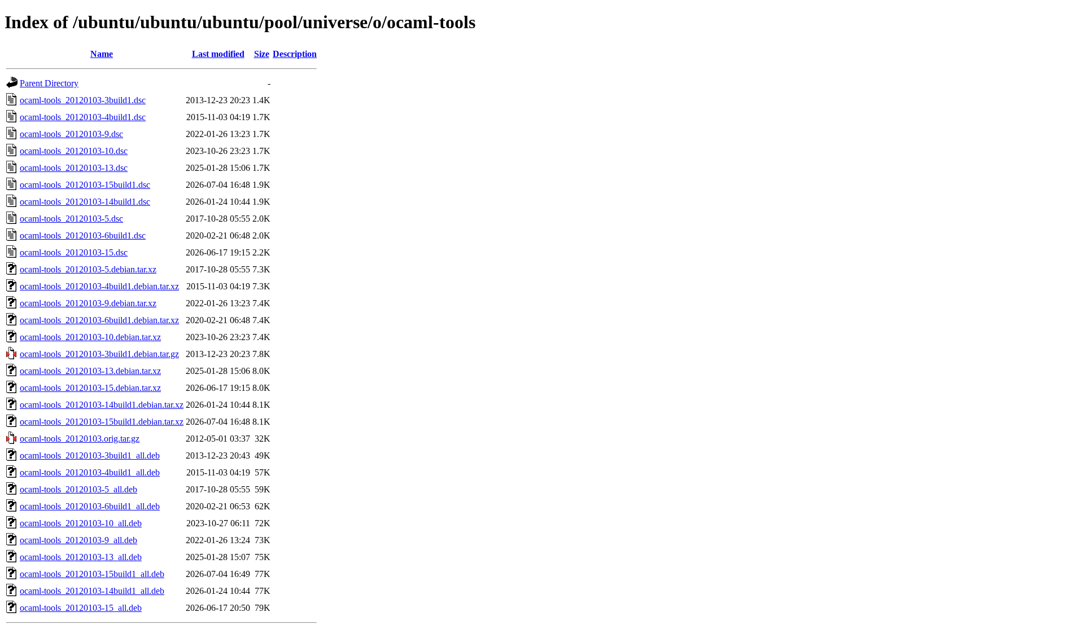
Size (261, 54)
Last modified (218, 54)
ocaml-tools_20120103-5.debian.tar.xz (88, 269)
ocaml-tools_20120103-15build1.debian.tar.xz (101, 421)
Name (101, 54)
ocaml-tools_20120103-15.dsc (74, 252)
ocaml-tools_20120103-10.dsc (74, 151)
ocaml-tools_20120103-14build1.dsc (85, 201)
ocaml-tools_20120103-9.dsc (71, 134)
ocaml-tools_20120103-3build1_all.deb (90, 455)
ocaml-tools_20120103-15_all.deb (81, 608)
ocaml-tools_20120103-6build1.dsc (83, 235)
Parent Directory (49, 83)
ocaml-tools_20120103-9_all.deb (78, 540)
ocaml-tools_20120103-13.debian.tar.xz (90, 371)
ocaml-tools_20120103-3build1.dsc (83, 100)
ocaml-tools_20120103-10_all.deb (81, 523)
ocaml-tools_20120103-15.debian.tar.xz (90, 388)
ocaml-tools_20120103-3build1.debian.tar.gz (99, 354)
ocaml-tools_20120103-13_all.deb (81, 557)
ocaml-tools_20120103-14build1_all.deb (92, 591)
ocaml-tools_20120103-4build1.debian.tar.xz (99, 286)
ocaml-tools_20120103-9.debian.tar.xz (88, 303)
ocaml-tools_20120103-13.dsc (74, 168)
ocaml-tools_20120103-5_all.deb (78, 489)
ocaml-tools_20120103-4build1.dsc (83, 117)
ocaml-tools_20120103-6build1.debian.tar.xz (99, 320)
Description (295, 54)
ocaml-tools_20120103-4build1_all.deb (90, 472)
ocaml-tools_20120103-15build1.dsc (85, 185)
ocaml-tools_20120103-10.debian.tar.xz (90, 337)
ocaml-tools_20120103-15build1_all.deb (92, 574)
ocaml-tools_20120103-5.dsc (71, 218)
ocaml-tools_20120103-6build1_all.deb (90, 506)
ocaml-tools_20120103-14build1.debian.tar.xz (101, 405)
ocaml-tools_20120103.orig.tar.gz (79, 438)
